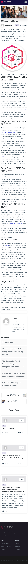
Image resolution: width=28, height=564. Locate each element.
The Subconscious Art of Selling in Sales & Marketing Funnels (12, 351)
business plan (23, 110)
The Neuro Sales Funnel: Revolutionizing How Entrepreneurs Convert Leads (13, 364)
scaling (7, 245)
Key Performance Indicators (14, 223)
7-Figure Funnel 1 (8, 342)
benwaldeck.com (16, 321)
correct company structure (8, 132)
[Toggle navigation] (25, 2)
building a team (5, 157)
